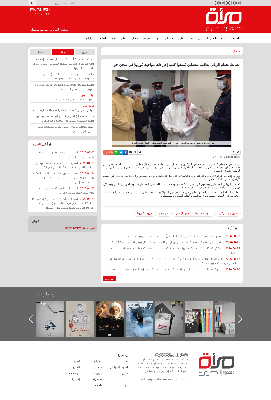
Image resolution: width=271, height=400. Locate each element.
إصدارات (91, 38)
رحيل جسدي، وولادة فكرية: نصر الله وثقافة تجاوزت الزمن (63, 107)
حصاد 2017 (173, 305)
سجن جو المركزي (228, 213)
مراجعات (74, 373)
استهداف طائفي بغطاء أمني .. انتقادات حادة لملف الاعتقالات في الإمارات (64, 190)
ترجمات (147, 38)
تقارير (180, 38)
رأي (158, 38)
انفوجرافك (96, 379)
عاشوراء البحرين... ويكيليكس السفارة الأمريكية (144, 309)
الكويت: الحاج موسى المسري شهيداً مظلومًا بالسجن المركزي (66, 154)
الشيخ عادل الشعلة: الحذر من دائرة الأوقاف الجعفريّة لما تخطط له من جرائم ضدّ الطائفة (183, 236)
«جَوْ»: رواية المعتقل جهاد (84, 307)
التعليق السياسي (207, 38)
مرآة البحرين (224, 20)
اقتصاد (135, 38)
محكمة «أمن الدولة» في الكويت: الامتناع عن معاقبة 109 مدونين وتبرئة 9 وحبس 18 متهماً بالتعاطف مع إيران (64, 177)
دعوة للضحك (54, 305)
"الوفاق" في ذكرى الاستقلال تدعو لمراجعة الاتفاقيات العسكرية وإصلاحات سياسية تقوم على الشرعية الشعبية (175, 250)
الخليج (103, 38)
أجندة (114, 38)
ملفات (124, 38)
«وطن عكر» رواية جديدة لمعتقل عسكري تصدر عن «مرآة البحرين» (203, 312)
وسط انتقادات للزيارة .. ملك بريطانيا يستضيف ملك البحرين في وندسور (66, 128)
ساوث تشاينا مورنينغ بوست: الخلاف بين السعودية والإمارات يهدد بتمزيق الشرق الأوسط (67, 76)
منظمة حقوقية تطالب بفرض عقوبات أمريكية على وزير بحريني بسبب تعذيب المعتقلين (64, 86)
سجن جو (164, 213)
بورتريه (98, 373)
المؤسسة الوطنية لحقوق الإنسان (193, 213)
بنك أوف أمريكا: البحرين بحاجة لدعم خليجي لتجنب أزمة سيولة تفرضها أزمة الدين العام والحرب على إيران (174, 269)
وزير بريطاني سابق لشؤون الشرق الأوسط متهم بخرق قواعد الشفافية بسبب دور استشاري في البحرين (65, 118)
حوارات (169, 38)
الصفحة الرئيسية (230, 38)
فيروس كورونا (144, 213)
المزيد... (109, 278)
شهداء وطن (113, 305)
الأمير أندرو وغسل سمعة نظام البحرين (73, 97)
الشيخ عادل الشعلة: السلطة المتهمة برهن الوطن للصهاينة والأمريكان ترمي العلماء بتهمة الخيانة (175, 242)
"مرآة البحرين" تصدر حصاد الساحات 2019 (232, 309)
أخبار (191, 38)
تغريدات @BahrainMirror (80, 227)
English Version (40, 12)
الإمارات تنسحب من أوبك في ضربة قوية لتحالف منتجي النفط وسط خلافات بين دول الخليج (64, 165)
